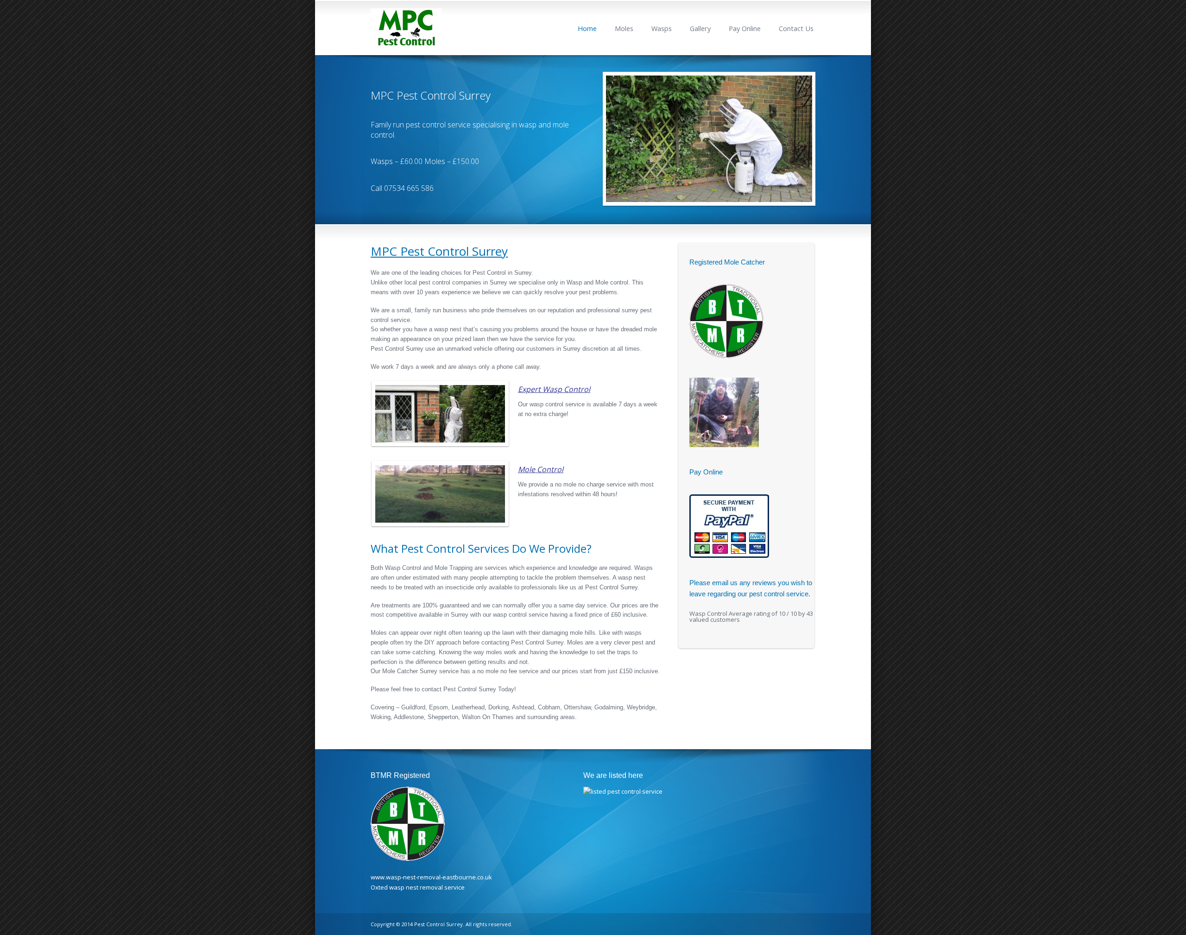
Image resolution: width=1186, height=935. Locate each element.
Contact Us (796, 28)
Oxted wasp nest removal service (418, 887)
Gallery (700, 28)
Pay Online (745, 28)
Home (587, 28)
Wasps (661, 28)
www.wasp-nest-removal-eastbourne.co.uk (431, 877)
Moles (624, 28)
